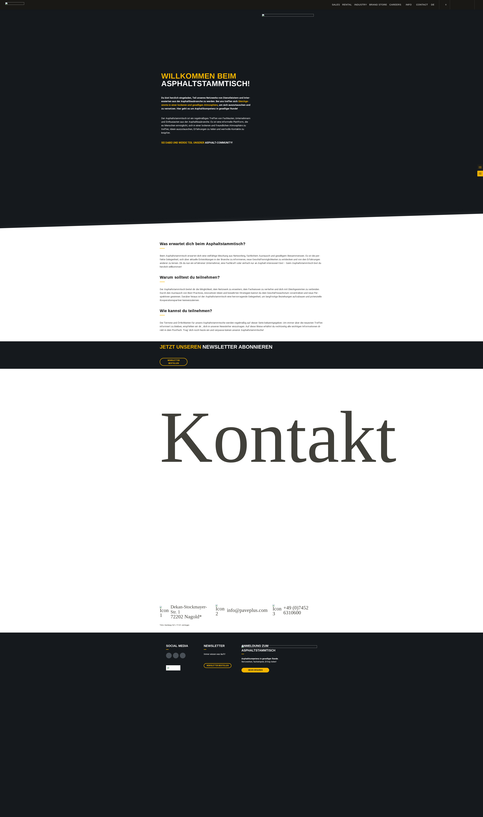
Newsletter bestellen (174, 361)
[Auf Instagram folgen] (462, 4)
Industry (360, 4)
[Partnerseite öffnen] (173, 668)
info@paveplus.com (247, 610)
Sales (336, 4)
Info (409, 4)
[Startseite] (14, 5)
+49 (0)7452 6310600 (295, 610)
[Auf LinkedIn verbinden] (468, 4)
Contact (422, 4)
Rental (347, 4)
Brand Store (378, 4)
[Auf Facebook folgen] (456, 4)
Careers (395, 4)
